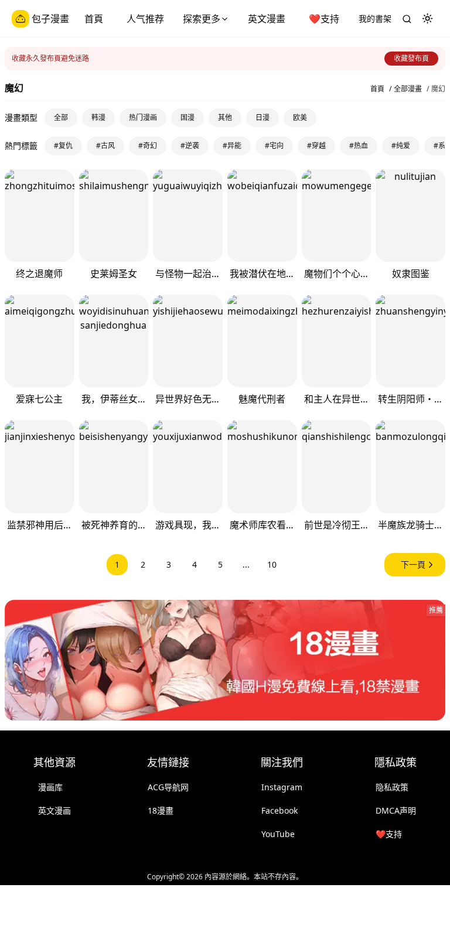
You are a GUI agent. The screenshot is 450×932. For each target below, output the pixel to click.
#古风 (105, 146)
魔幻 (438, 89)
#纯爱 (400, 146)
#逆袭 (189, 146)
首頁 (93, 18)
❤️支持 (324, 18)
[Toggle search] (406, 18)
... (246, 564)
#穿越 (316, 146)
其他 (225, 117)
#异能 (232, 146)
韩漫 (98, 117)
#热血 (358, 146)
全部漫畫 (408, 89)
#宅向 (274, 146)
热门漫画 (143, 117)
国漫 (187, 117)
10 (272, 564)
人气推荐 (145, 18)
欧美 (300, 117)
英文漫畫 (266, 18)
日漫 (262, 117)
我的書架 (375, 18)
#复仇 (63, 146)
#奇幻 (147, 146)
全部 (61, 117)
